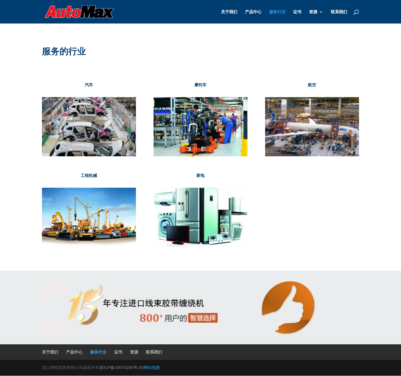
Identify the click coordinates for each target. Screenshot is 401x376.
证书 (297, 12)
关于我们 (229, 12)
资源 (313, 12)
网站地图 (152, 367)
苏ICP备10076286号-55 (122, 367)
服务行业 (277, 12)
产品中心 (253, 12)
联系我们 (339, 12)
